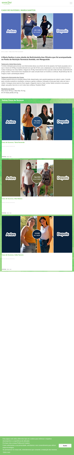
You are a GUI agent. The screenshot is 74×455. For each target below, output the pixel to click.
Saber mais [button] (6, 452)
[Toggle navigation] (71, 2)
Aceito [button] (65, 445)
